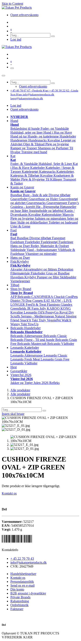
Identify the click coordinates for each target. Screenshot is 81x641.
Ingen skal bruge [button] (13, 414)
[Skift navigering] (12, 68)
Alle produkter (20, 390)
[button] (14, 121)
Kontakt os (9, 493)
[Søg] (53, 36)
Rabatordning (19, 601)
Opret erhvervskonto (24, 109)
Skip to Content (12, 3)
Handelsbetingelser (23, 574)
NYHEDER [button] (19, 117)
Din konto (17, 589)
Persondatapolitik (22, 581)
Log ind (15, 39)
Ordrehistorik (19, 605)
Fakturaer (16, 609)
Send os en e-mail (22, 585)
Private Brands (20, 597)
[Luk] (3, 75)
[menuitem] (24, 15)
